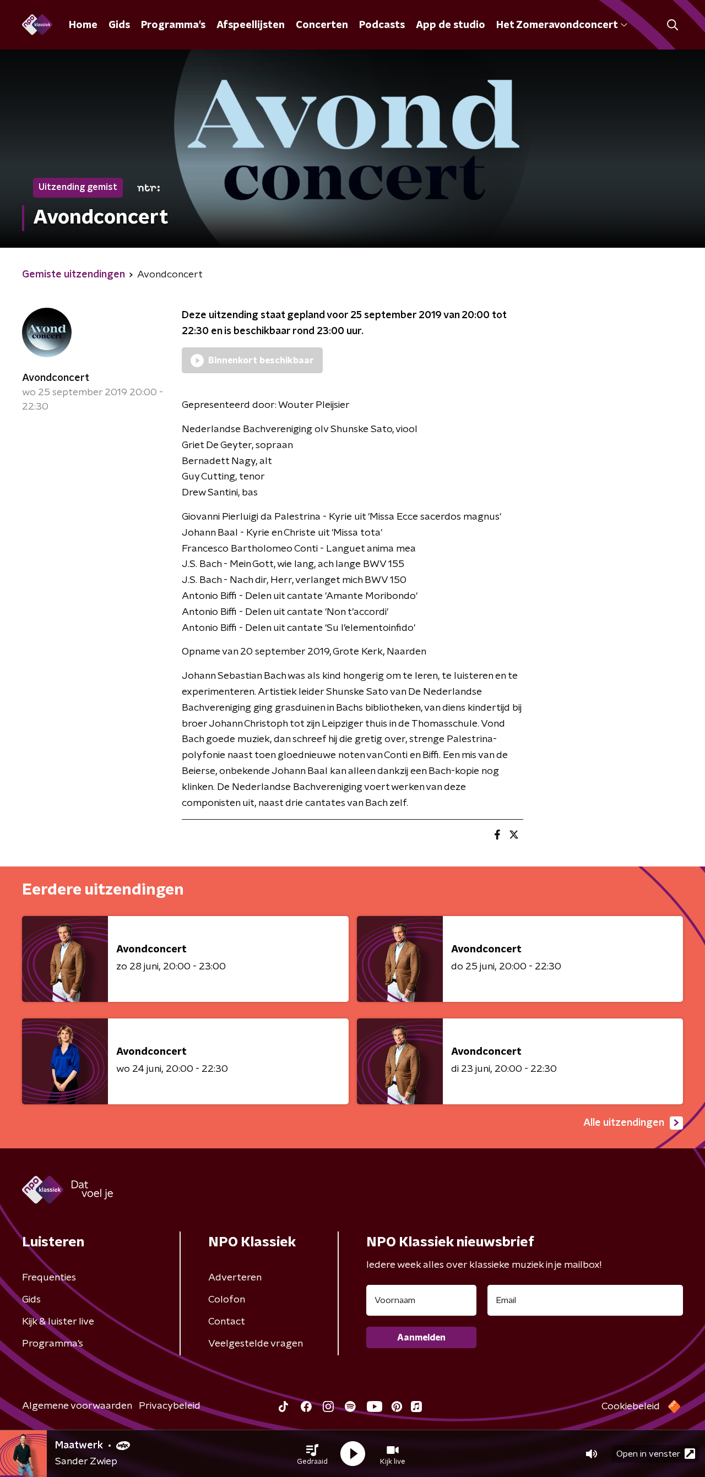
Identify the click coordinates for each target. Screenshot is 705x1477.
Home (83, 25)
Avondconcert (55, 378)
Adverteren (235, 1278)
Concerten (322, 25)
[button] (312, 1453)
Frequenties (49, 1278)
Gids (119, 25)
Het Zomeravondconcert (556, 25)
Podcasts (382, 25)
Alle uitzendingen (623, 1123)
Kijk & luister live (58, 1322)
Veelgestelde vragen (255, 1344)
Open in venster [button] (648, 1453)
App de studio (450, 25)
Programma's (173, 25)
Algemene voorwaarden (77, 1406)
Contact (226, 1322)
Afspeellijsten (250, 25)
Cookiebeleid (630, 1406)
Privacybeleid (169, 1406)
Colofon (226, 1300)
